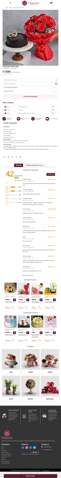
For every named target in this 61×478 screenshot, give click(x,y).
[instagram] (27, 447)
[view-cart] (50, 3)
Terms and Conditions (6, 455)
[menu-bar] (10, 3)
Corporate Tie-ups (5, 463)
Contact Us (3, 450)
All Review (50, 174)
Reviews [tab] (18, 165)
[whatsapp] (12, 157)
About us (3, 457)
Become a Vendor (5, 461)
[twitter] (8, 157)
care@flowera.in (47, 447)
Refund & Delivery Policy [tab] (35, 165)
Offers (2, 459)
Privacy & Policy (4, 452)
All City (3, 447)
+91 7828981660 (47, 449)
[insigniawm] (45, 470)
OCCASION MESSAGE (30, 96)
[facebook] (4, 157)
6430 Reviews (14, 68)
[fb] (23, 447)
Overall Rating (17, 178)
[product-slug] (10, 289)
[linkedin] (20, 157)
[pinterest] (16, 157)
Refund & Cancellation (6, 454)
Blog (2, 448)
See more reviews (28, 275)
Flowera (17, 470)
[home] (30, 3)
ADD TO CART (30, 476)
